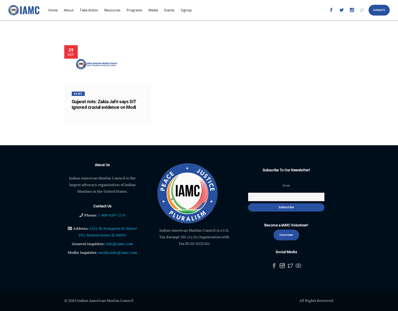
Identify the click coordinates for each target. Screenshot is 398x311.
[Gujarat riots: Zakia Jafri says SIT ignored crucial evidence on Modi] (96, 64)
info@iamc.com (119, 243)
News (78, 93)
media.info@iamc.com (117, 252)
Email (286, 185)
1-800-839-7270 (111, 215)
